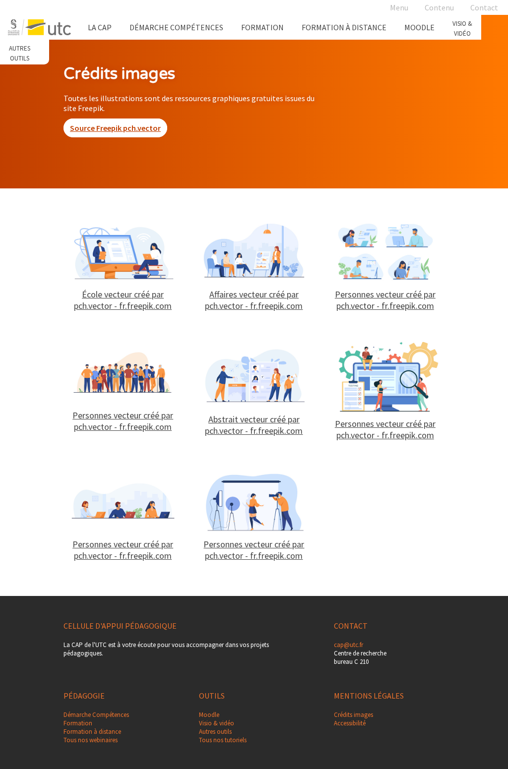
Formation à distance (344, 27)
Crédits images (353, 714)
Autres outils (215, 731)
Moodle (419, 27)
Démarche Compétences (176, 27)
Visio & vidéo (216, 723)
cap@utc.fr (348, 645)
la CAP (100, 27)
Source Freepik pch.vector (115, 128)
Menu (399, 7)
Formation (262, 27)
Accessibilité (350, 723)
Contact (484, 7)
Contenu (439, 7)
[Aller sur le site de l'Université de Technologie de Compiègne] (39, 27)
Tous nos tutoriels (223, 740)
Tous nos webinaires (91, 740)
